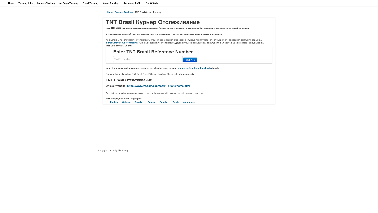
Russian (139, 102)
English (114, 102)
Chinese (126, 102)
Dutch (176, 102)
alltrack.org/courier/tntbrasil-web (194, 68)
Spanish (164, 102)
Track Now (190, 59)
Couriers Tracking (124, 12)
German (151, 102)
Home (110, 12)
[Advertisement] (171, 126)
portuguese (189, 102)
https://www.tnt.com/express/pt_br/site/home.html (158, 86)
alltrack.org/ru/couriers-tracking (122, 42)
